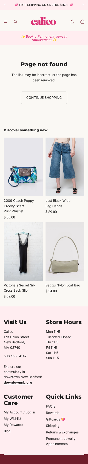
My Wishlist (12, 418)
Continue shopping (44, 97)
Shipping (53, 426)
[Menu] (5, 21)
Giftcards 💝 (55, 419)
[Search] (15, 21)
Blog (7, 431)
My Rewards (13, 425)
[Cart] (82, 21)
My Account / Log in (19, 412)
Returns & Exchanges (62, 432)
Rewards (52, 413)
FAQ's (50, 406)
